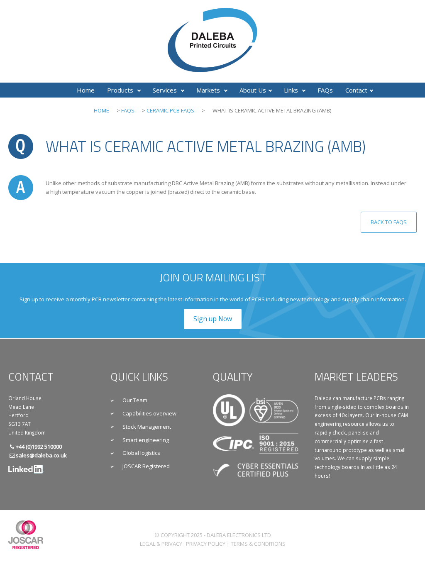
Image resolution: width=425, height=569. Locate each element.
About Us (252, 90)
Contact (356, 90)
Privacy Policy (205, 543)
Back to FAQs (389, 222)
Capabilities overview (149, 413)
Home (86, 90)
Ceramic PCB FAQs (170, 110)
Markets (209, 90)
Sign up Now (212, 318)
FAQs (325, 90)
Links (292, 90)
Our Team (134, 400)
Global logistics (141, 453)
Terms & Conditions (258, 543)
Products (121, 90)
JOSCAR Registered (146, 466)
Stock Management (146, 426)
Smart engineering (145, 440)
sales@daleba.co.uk (41, 455)
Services (165, 90)
